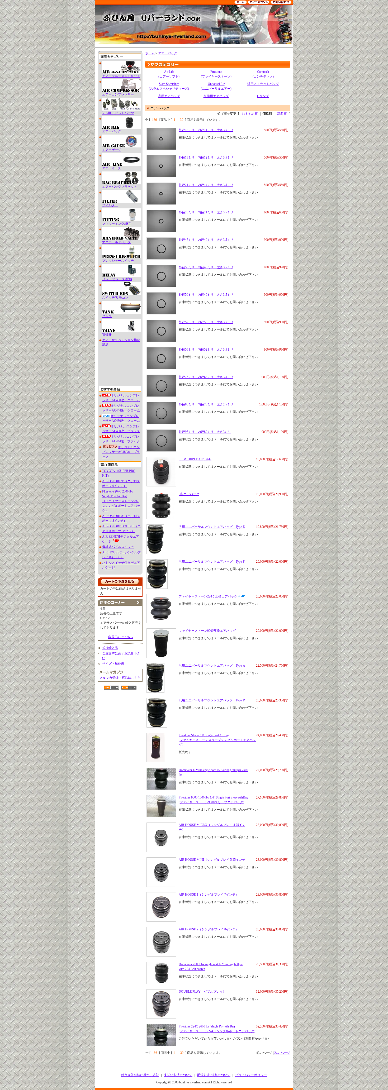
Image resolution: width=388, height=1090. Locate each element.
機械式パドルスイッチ (118, 547)
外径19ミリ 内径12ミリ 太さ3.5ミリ (206, 157)
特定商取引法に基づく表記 (140, 1075)
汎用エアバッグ (169, 96)
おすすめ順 (250, 114)
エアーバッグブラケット (119, 187)
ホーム (150, 53)
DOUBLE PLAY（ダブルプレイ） (202, 991)
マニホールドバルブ (116, 242)
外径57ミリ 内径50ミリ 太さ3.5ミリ (206, 322)
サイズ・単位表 (113, 664)
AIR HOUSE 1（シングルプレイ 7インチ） (209, 894)
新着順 (282, 114)
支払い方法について (178, 1075)
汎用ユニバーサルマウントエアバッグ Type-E (212, 527)
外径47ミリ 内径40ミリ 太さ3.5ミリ (206, 240)
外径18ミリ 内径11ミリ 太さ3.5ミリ (206, 130)
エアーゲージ (111, 150)
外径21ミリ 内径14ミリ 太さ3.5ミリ (206, 185)
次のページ (282, 1053)
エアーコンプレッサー (118, 94)
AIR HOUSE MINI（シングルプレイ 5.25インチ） (213, 860)
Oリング (263, 96)
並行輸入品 (110, 648)
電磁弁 (107, 334)
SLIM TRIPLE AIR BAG (195, 459)
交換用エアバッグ (216, 96)
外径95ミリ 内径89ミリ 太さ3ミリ (205, 432)
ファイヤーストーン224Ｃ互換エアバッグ (208, 596)
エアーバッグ (111, 131)
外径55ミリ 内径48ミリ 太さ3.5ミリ (206, 267)
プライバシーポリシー (251, 1075)
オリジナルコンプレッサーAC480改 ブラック (121, 451)
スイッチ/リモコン (115, 297)
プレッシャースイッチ (118, 260)
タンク (107, 316)
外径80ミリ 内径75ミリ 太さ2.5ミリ (206, 404)
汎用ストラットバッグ (263, 84)
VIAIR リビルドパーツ (118, 113)
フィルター (110, 205)
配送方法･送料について (213, 1075)
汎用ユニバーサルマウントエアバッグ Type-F (212, 561)
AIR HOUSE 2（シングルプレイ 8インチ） (209, 929)
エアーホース (111, 168)
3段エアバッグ (189, 494)
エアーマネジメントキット (121, 76)
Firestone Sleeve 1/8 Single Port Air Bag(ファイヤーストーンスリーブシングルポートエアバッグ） (217, 740)
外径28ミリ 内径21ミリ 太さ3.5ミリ (206, 212)
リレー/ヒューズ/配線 (117, 279)
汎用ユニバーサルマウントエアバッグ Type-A (212, 665)
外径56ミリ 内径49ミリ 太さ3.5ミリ (206, 295)
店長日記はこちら (120, 637)
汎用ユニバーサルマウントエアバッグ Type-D (212, 700)
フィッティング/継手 (116, 224)
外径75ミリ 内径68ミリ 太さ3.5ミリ (206, 377)
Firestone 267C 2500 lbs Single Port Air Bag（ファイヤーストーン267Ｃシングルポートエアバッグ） (121, 501)
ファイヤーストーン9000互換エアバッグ (207, 631)
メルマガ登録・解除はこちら (120, 678)
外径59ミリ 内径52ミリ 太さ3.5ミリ (206, 349)
